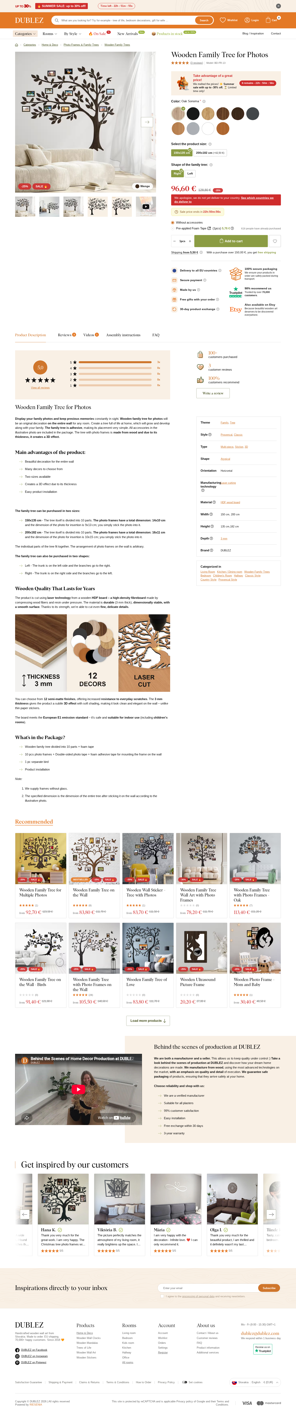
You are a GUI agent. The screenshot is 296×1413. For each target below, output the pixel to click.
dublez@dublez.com (260, 1333)
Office (125, 1357)
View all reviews (40, 387)
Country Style (208, 579)
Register (163, 1352)
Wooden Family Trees (257, 571)
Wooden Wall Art (86, 1352)
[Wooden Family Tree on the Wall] (94, 858)
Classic (238, 434)
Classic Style (253, 575)
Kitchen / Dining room (229, 571)
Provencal (226, 434)
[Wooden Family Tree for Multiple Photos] (40, 858)
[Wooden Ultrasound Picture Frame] (201, 948)
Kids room (128, 1342)
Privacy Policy (166, 1382)
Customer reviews (207, 1338)
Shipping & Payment (60, 1382)
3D (246, 446)
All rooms (127, 1362)
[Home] (16, 45)
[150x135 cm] (98, 207)
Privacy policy (184, 1401)
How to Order (143, 1382)
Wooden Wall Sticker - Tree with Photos (145, 892)
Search (204, 20)
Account (163, 1333)
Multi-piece (227, 446)
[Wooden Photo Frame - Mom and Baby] (255, 948)
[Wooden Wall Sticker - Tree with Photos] (147, 858)
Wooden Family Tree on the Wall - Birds (40, 982)
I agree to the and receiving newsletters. (206, 1296)
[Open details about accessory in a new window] (209, 228)
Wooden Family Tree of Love (146, 982)
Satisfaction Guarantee (28, 1382)
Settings (163, 1347)
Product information (208, 1347)
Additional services (208, 1352)
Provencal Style (227, 579)
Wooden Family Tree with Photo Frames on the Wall (92, 984)
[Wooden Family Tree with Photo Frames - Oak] (255, 858)
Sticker (239, 446)
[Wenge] (25, 207)
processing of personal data (198, 1296)
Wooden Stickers (86, 1357)
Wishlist (162, 1338)
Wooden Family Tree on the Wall (94, 892)
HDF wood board (230, 502)
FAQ (199, 1342)
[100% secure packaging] (235, 274)
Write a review (213, 393)
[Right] (73, 207)
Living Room (208, 571)
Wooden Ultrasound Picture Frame (197, 982)
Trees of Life (84, 1347)
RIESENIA (36, 1404)
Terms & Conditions (117, 1382)
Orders (162, 1342)
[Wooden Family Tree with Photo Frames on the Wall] (94, 948)
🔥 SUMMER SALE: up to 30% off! (61, 6)
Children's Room (222, 575)
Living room (129, 1333)
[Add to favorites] (275, 241)
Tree (232, 422)
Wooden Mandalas (87, 1342)
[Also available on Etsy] (235, 309)
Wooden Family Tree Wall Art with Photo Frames (198, 894)
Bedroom (206, 575)
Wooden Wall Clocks (89, 1338)
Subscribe (269, 1288)
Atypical (225, 458)
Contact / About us (207, 1333)
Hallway (238, 575)
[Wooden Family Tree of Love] (147, 948)
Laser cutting (228, 482)
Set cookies (196, 1382)
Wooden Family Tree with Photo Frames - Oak (252, 894)
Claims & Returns (89, 1382)
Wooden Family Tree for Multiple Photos (40, 892)
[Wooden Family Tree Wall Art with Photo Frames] (201, 858)
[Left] (49, 207)
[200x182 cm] (122, 207)
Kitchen (126, 1347)
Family (224, 422)
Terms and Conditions (222, 1403)
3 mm (224, 538)
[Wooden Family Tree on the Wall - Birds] (40, 948)
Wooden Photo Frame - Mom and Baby (254, 982)
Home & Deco (85, 1333)
